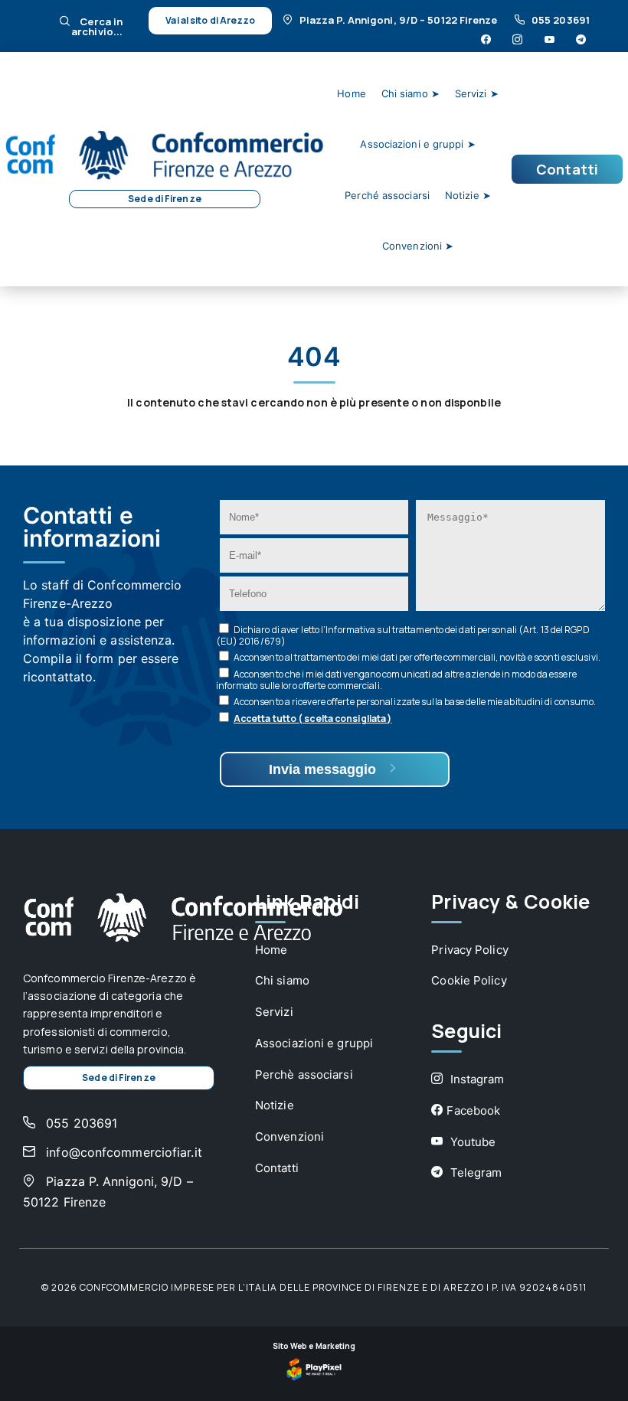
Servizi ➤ (477, 93)
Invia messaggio (324, 769)
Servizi (274, 1011)
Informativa (350, 629)
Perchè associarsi (304, 1074)
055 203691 (561, 20)
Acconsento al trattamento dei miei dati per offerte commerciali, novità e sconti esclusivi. (417, 657)
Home (351, 93)
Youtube (471, 1142)
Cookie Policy (468, 980)
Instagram (475, 1079)
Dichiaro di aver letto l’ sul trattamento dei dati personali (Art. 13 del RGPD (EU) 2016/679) (403, 635)
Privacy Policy (469, 949)
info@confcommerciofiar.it (122, 1152)
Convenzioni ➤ (417, 246)
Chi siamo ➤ (410, 93)
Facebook (473, 1110)
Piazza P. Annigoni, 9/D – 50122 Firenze (399, 20)
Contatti (567, 169)
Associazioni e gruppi (314, 1043)
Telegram (474, 1172)
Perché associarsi (387, 195)
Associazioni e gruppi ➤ (417, 144)
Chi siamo (282, 980)
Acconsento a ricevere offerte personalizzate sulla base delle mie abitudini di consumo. (415, 701)
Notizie (274, 1105)
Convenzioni (289, 1136)
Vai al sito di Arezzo (210, 20)
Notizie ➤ (468, 195)
